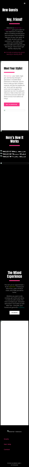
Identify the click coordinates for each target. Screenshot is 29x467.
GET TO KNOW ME (11, 104)
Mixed (9, 39)
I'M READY (14, 312)
